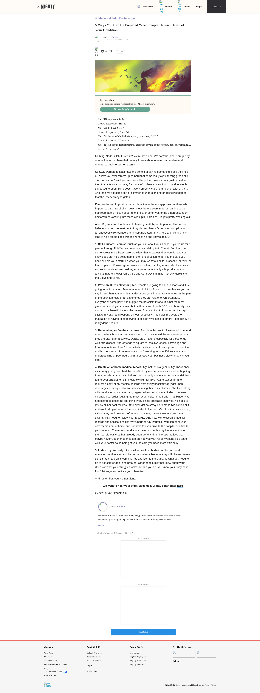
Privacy (207, 685)
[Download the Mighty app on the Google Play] (208, 654)
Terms (213, 685)
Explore (168, 6)
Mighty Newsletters (138, 660)
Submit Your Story (94, 653)
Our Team (48, 657)
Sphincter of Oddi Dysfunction (115, 18)
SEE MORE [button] (143, 632)
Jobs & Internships (51, 660)
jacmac (106, 37)
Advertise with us (94, 660)
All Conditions (93, 671)
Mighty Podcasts (137, 664)
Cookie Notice (50, 675)
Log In (199, 6)
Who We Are (49, 653)
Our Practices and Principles (55, 664)
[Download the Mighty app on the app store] (184, 654)
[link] (46, 6)
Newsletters (147, 6)
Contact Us (134, 653)
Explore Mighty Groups (139, 657)
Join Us (216, 6)
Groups (186, 6)
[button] (115, 37)
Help (46, 668)
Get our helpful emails (125, 109)
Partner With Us (93, 657)
